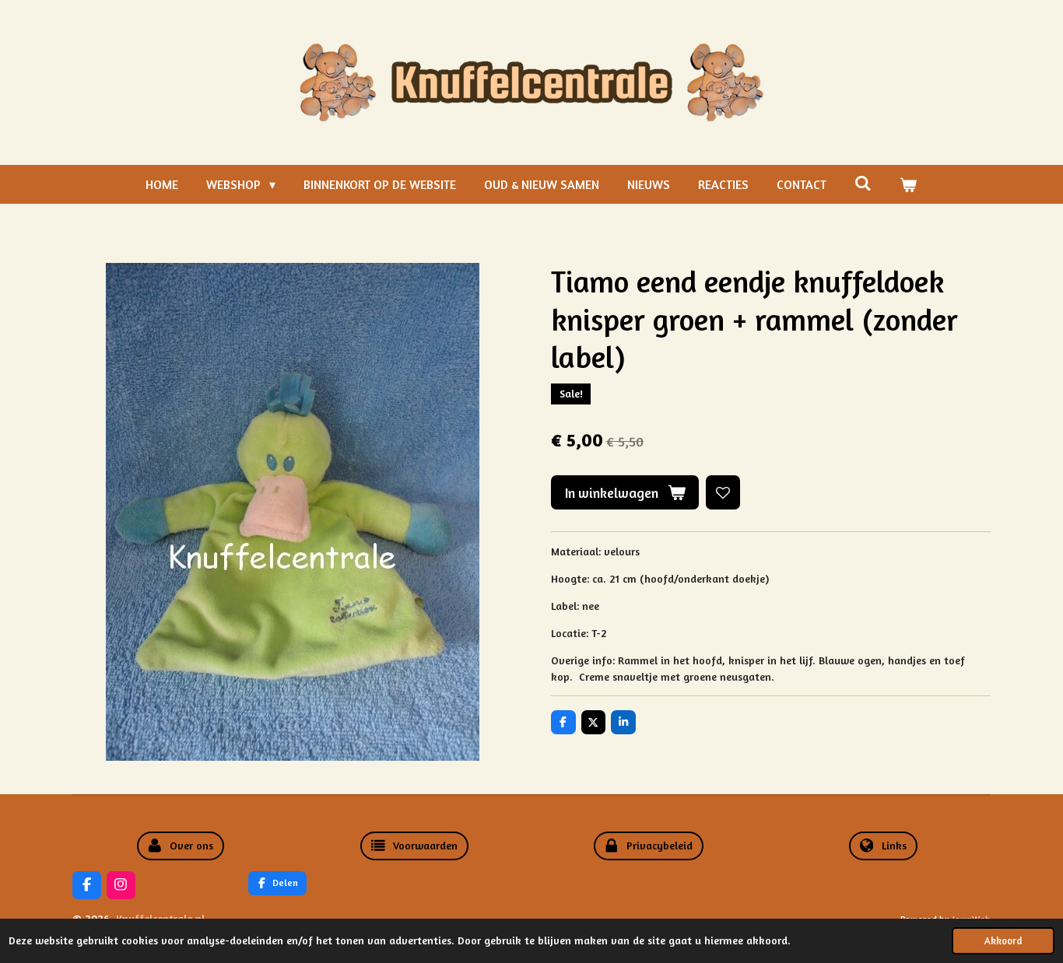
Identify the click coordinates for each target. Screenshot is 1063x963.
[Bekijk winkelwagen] (908, 184)
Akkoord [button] (1003, 941)
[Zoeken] (863, 182)
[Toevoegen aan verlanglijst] (723, 492)
